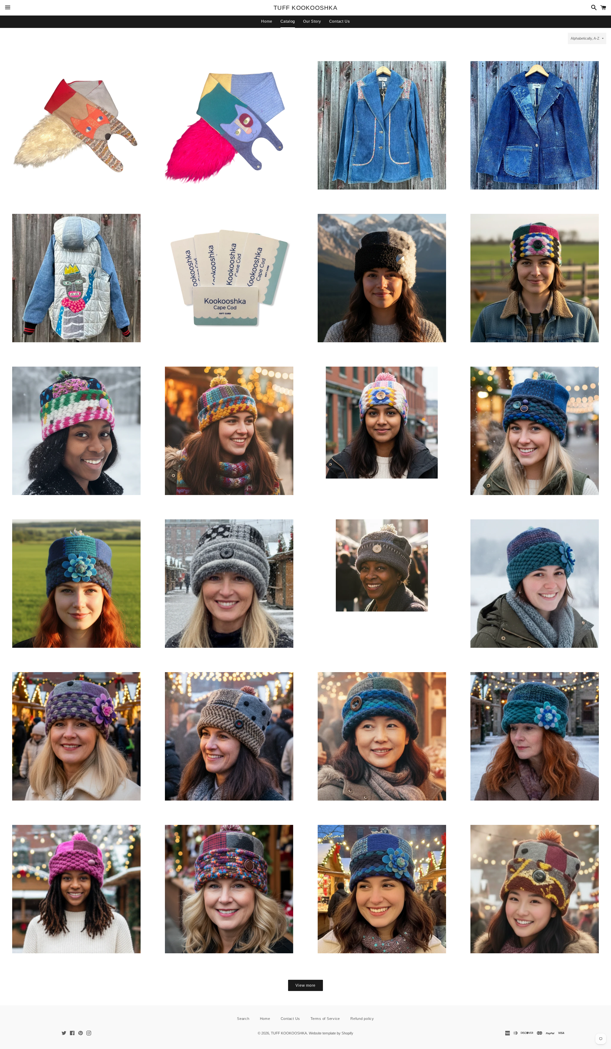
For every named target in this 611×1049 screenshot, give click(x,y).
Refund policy (362, 1019)
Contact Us (339, 21)
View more (305, 985)
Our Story (312, 21)
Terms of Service (325, 1019)
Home (266, 21)
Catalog (287, 21)
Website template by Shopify (331, 1033)
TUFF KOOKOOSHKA (305, 7)
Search (243, 1019)
